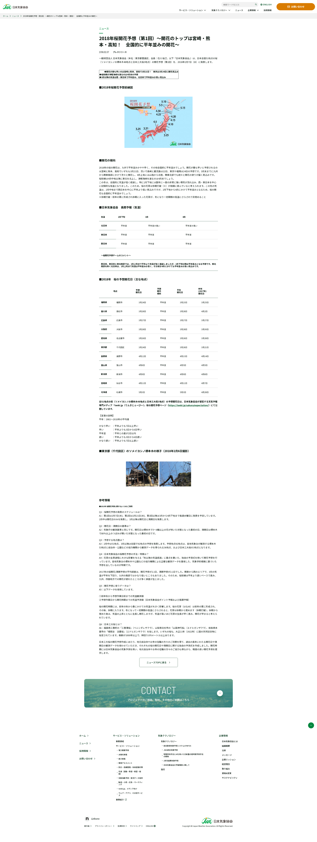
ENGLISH (267, 5)
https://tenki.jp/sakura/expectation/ (189, 405)
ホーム (5, 16)
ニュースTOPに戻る (157, 662)
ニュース (15, 16)
